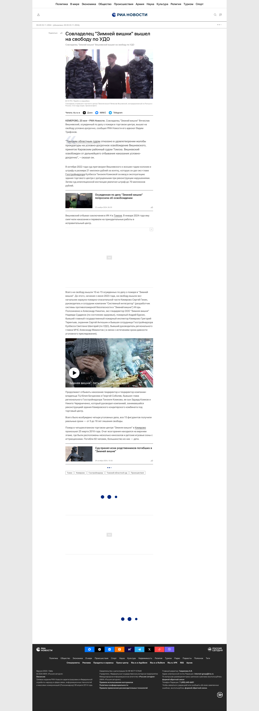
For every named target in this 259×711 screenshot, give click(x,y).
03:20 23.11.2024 (43, 25)
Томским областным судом (83, 141)
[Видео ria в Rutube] (129, 649)
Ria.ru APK (172, 663)
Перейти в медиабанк (81, 101)
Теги (208, 658)
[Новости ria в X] (149, 649)
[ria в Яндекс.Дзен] (99, 649)
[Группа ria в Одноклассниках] (119, 649)
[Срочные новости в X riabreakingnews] (159, 649)
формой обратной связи (173, 679)
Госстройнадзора (75, 174)
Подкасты (187, 658)
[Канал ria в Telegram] (139, 649)
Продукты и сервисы (103, 663)
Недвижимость (145, 658)
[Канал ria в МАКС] (89, 649)
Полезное (198, 658)
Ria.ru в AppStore (139, 663)
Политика (53, 658)
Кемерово (140, 427)
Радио (177, 658)
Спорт (114, 658)
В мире (89, 658)
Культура (131, 658)
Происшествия (137, 473)
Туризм (168, 658)
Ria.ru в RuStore (157, 663)
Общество (65, 658)
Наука (122, 658)
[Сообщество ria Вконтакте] (109, 649)
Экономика (78, 658)
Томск (69, 473)
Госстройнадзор (96, 473)
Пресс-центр (122, 663)
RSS (182, 663)
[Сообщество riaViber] (169, 649)
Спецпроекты (73, 663)
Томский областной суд (117, 473)
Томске (118, 215)
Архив (189, 663)
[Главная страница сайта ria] (129, 15)
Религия (158, 658)
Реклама (86, 663)
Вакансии (40, 677)
